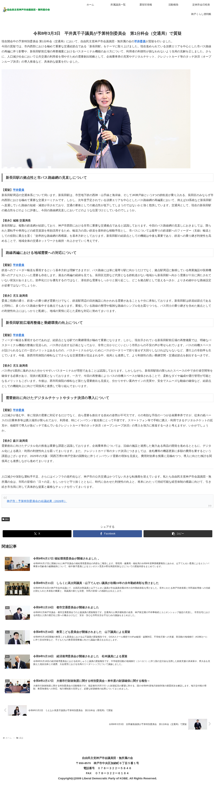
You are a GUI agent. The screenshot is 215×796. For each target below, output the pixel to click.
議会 (7, 519)
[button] (178, 533)
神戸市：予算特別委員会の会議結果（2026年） (37, 501)
